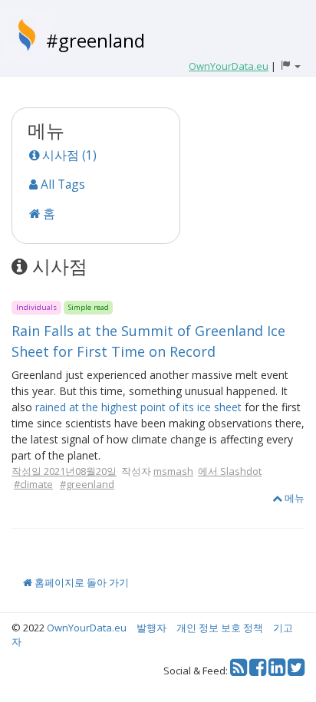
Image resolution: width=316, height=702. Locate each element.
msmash (173, 471)
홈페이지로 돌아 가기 (80, 582)
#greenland (95, 40)
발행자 (151, 627)
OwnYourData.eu (87, 627)
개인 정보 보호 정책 (219, 627)
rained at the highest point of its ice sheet (138, 407)
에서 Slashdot (230, 471)
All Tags (61, 184)
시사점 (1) (68, 155)
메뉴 (293, 498)
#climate (33, 484)
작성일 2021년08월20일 (64, 471)
